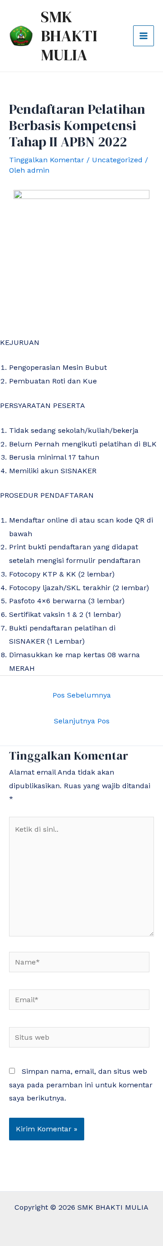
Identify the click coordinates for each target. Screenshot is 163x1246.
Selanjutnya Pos (82, 721)
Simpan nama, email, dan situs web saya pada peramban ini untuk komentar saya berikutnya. (81, 1084)
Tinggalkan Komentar (46, 159)
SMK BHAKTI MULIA (69, 36)
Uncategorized (117, 159)
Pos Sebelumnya (82, 695)
